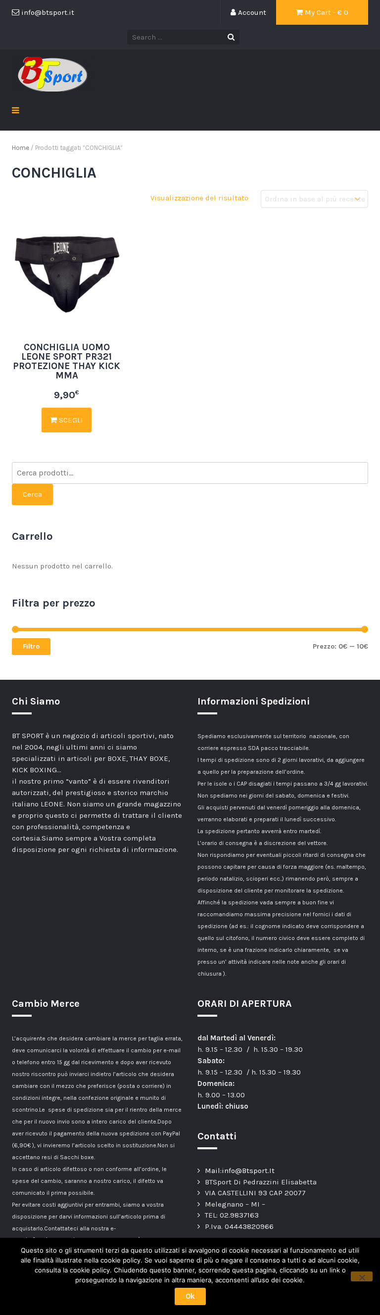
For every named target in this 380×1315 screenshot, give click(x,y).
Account (251, 12)
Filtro (31, 646)
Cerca (32, 494)
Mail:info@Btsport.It (240, 1170)
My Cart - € (325, 12)
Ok (190, 1296)
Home (20, 147)
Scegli (70, 420)
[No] (362, 1276)
